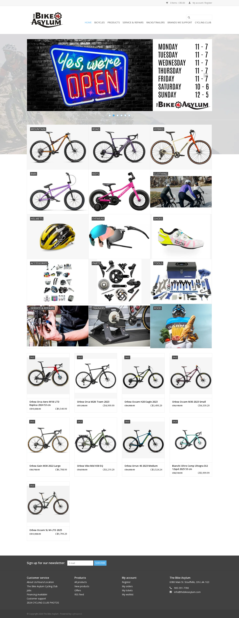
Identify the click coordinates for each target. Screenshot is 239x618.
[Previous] (33, 75)
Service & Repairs (133, 22)
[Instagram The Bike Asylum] (209, 563)
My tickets (127, 590)
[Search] (187, 17)
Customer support (36, 598)
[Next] (206, 75)
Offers (77, 590)
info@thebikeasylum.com (187, 592)
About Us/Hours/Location (40, 582)
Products (113, 22)
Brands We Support (179, 22)
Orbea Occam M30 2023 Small (189, 401)
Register (126, 582)
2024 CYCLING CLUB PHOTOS (43, 602)
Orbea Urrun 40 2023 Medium (141, 465)
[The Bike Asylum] (47, 20)
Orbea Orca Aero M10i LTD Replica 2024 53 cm (44, 403)
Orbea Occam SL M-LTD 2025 (45, 530)
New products (81, 586)
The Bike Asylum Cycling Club (42, 586)
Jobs (29, 590)
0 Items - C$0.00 (177, 2)
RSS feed (79, 594)
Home (88, 22)
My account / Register (202, 2)
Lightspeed (77, 613)
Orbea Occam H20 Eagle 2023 (141, 401)
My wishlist (127, 594)
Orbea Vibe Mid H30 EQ (90, 465)
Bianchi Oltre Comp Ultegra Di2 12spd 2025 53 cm (190, 467)
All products (80, 582)
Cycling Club (203, 22)
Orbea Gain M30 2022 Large (44, 465)
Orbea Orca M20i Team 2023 (93, 401)
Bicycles (99, 22)
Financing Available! (37, 594)
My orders (127, 586)
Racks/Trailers (155, 22)
